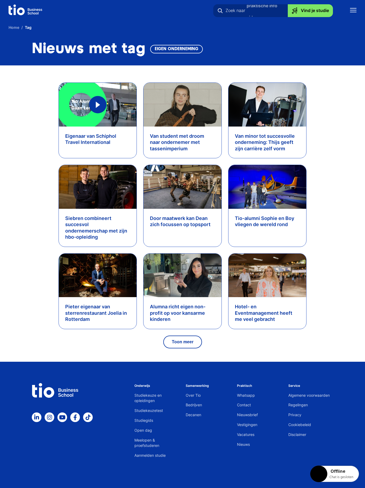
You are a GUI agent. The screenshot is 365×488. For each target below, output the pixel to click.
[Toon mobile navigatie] (353, 11)
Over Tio (193, 395)
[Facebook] (75, 417)
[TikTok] (88, 417)
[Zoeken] (220, 11)
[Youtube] (62, 417)
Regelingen (298, 405)
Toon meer (182, 342)
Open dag (143, 430)
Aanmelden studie (150, 455)
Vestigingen (247, 424)
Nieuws (243, 444)
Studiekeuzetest (148, 410)
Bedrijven (194, 405)
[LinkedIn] (36, 417)
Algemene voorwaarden (309, 395)
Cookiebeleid (299, 424)
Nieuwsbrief (247, 414)
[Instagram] (49, 417)
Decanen (193, 414)
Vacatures (245, 434)
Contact (244, 405)
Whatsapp (246, 395)
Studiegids (143, 420)
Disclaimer (297, 434)
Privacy (294, 414)
